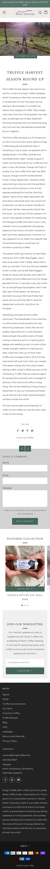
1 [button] (22, 605)
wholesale (7, 731)
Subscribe (23, 671)
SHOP (5, 699)
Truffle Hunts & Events (13, 703)
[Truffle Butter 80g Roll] (25, 566)
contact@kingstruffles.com (16, 755)
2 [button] (25, 605)
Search (6, 694)
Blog (4, 722)
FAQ (4, 727)
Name (5, 462)
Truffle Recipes (10, 717)
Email (5, 475)
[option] (25, 575)
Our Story (7, 708)
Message (7, 488)
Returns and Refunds (13, 736)
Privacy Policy (9, 741)
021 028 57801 (9, 759)
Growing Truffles (25, 437)
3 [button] (28, 605)
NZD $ (24, 846)
